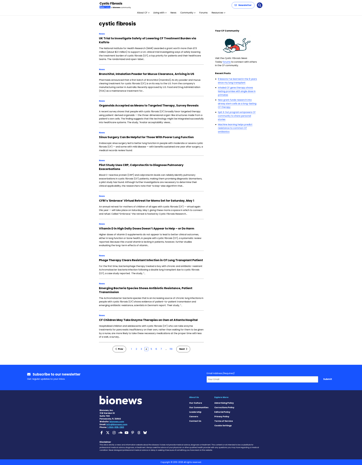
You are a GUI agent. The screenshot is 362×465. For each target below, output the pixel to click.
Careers (193, 416)
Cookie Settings (223, 425)
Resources (217, 12)
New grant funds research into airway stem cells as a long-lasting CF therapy (237, 103)
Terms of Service (223, 421)
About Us (194, 397)
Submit (327, 379)
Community (186, 12)
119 (171, 349)
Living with (158, 12)
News (173, 12)
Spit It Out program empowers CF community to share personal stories (237, 116)
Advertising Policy (224, 403)
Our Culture (195, 403)
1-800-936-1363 (115, 427)
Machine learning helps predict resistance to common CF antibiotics (235, 128)
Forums (203, 12)
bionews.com (117, 421)
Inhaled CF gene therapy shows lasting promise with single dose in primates (237, 91)
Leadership (195, 412)
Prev (120, 349)
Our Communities (198, 407)
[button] (243, 5)
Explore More (221, 397)
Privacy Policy (221, 416)
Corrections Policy (224, 407)
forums (227, 61)
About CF (142, 12)
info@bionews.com (116, 424)
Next (182, 349)
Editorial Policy (222, 412)
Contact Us (195, 421)
